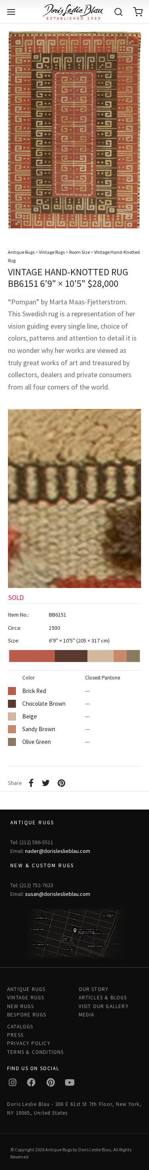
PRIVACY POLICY (28, 1043)
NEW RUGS (20, 1006)
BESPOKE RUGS (26, 1014)
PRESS (15, 1035)
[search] (118, 12)
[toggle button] (11, 12)
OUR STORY (94, 989)
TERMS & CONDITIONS (35, 1052)
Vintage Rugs (52, 252)
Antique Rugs (21, 252)
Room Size (79, 252)
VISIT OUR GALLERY (104, 1006)
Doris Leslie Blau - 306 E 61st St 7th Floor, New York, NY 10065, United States (74, 1108)
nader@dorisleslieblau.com (57, 851)
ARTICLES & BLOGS (103, 997)
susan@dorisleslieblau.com (57, 893)
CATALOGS (20, 1026)
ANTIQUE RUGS (26, 989)
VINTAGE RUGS (25, 997)
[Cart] (138, 12)
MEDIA (87, 1014)
